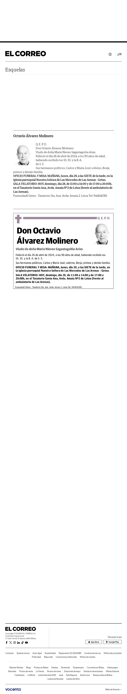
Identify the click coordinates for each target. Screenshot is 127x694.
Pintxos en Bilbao (41, 667)
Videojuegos (112, 667)
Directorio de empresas (93, 671)
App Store (95, 642)
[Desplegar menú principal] (119, 54)
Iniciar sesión (110, 54)
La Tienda (40, 671)
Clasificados (19, 675)
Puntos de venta (26, 671)
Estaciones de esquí (72, 671)
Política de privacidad (113, 653)
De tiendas (65, 667)
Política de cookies (87, 657)
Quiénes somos (23, 653)
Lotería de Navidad (55, 679)
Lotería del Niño (73, 679)
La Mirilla (31, 675)
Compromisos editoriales (66, 657)
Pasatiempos (78, 667)
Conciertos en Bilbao (95, 667)
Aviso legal (37, 653)
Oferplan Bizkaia (16, 667)
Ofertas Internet (112, 671)
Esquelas (15, 69)
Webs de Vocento (112, 689)
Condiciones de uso (92, 653)
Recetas (54, 667)
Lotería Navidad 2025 (47, 675)
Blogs (28, 667)
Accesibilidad (50, 653)
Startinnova (85, 675)
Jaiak (61, 675)
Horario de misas (54, 671)
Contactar (9, 653)
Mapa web (48, 657)
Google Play (114, 642)
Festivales (12, 671)
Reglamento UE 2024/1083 (70, 653)
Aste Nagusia (71, 675)
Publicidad (36, 657)
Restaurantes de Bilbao (102, 675)
